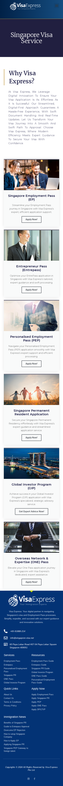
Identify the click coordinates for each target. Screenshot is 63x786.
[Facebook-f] (34, 779)
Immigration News (15, 716)
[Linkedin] (28, 779)
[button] (56, 5)
